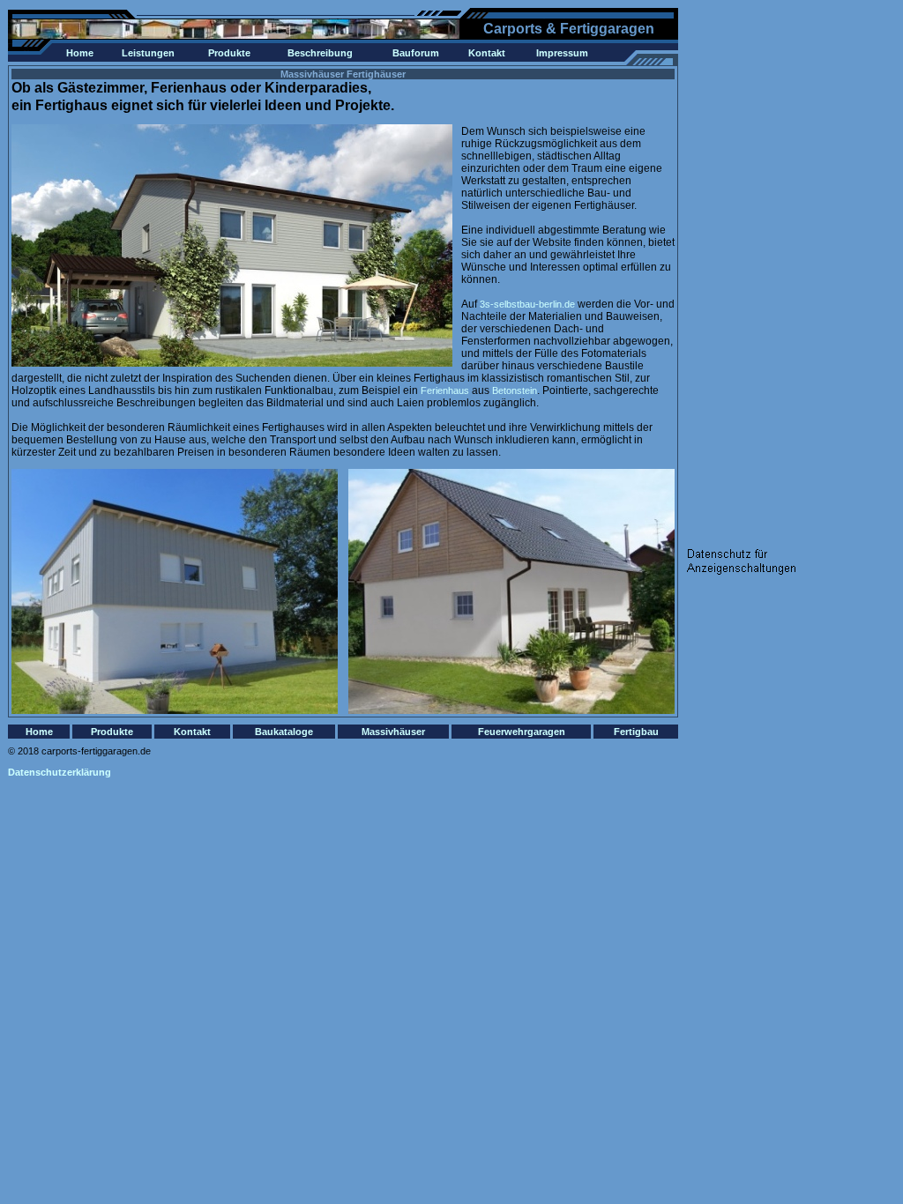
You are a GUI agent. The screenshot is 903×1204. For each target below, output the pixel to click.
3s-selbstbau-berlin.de (527, 304)
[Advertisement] (757, 272)
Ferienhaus (445, 390)
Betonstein (514, 390)
